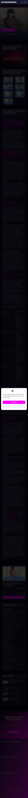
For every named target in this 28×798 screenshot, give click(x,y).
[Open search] (22, 2)
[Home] (8, 2)
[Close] (24, 390)
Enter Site (14, 402)
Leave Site (14, 406)
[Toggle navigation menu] (25, 2)
